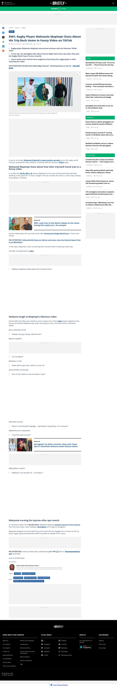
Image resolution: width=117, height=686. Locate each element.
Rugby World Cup (28, 573)
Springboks (41, 527)
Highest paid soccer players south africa (28, 581)
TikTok (61, 162)
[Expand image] (79, 73)
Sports (54, 8)
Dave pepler (18, 578)
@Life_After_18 (26, 173)
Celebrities (89, 79)
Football (63, 9)
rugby (59, 321)
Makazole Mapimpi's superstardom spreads (42, 160)
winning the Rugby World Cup (56, 233)
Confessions (89, 68)
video (31, 251)
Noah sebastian (43, 578)
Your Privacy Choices (60, 685)
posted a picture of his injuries (67, 525)
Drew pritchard (30, 578)
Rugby (24, 28)
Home (11, 28)
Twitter (17, 573)
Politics (88, 197)
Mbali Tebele (29, 44)
